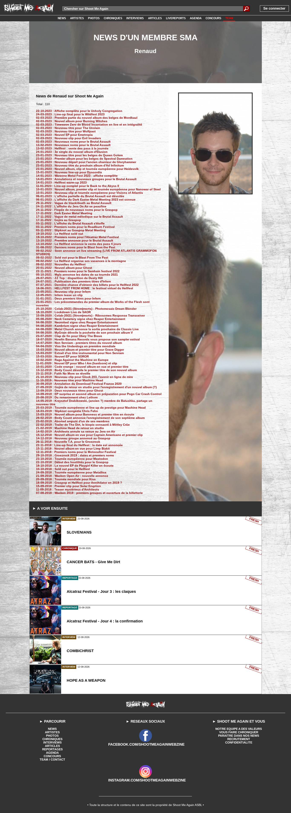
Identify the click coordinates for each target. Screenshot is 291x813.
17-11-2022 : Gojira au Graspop (58, 220)
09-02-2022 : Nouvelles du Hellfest (61, 264)
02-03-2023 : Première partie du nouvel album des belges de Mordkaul (86, 117)
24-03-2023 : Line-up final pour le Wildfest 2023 (70, 114)
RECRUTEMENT (238, 739)
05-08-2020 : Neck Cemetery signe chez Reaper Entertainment (80, 319)
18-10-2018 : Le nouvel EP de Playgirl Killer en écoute (75, 465)
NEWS (52, 729)
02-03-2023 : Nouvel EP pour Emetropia (64, 134)
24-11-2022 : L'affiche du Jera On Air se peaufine (71, 206)
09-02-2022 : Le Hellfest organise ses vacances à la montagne (81, 261)
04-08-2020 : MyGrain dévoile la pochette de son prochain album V (84, 332)
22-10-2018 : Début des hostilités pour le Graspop (72, 462)
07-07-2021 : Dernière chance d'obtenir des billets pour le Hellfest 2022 (87, 284)
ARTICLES (52, 746)
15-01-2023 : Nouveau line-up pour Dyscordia (69, 172)
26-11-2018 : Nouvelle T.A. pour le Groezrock (68, 441)
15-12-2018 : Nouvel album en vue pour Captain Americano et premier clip (89, 435)
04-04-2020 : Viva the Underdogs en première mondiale (75, 346)
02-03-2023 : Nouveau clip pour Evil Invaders (68, 138)
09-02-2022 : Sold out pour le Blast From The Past (72, 257)
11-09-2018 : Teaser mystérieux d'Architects (67, 489)
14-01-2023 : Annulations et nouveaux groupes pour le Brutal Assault (86, 179)
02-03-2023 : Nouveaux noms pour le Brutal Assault (73, 141)
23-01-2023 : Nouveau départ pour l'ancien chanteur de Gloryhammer (86, 162)
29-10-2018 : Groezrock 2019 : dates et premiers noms (75, 455)
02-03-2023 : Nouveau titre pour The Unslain (68, 128)
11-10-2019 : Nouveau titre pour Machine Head (69, 380)
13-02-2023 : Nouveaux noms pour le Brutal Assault (73, 145)
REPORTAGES (52, 749)
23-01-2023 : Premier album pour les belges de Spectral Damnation (84, 158)
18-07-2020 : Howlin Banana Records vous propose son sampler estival (88, 339)
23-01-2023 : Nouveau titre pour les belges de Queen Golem (79, 155)
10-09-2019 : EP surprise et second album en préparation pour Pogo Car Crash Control (98, 394)
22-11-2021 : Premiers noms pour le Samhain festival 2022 (78, 271)
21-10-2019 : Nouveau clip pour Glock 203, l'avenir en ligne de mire (84, 377)
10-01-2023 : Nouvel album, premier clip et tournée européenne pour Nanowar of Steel (98, 189)
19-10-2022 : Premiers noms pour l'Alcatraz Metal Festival (77, 237)
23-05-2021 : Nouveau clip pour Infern (63, 291)
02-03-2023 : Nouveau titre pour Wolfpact (66, 131)
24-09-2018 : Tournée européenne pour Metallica (71, 472)
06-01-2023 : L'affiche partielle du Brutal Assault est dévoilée (80, 196)
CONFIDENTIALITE (238, 742)
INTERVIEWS (52, 742)
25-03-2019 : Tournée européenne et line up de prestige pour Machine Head (91, 407)
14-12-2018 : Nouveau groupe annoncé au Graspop (73, 438)
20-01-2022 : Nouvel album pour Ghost (64, 267)
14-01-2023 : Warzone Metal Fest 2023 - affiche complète (77, 175)
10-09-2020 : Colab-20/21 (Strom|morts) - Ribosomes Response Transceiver (90, 315)
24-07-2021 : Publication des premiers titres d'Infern (73, 281)
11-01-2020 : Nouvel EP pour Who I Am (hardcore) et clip (76, 363)
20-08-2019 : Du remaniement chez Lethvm (67, 397)
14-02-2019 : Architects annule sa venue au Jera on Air (75, 431)
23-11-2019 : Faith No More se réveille (63, 373)
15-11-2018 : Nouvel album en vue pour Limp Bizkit (73, 448)
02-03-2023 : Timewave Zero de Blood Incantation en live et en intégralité (89, 124)
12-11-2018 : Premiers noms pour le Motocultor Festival (76, 452)
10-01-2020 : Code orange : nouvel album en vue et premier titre (82, 366)
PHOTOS (52, 735)
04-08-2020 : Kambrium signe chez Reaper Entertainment (77, 325)
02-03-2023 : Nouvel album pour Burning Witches (71, 121)
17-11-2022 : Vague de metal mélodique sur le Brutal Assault (79, 216)
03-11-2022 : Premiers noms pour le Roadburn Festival (75, 227)
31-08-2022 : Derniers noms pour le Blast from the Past (75, 247)
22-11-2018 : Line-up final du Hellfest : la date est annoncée (79, 445)
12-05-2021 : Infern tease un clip (59, 295)
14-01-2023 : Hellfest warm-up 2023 (61, 182)
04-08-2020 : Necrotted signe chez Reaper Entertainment (77, 322)
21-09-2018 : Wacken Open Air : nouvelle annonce (72, 475)
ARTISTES (52, 732)
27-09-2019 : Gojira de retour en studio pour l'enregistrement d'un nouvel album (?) (96, 387)
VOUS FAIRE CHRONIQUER (238, 732)
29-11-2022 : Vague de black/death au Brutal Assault (73, 203)
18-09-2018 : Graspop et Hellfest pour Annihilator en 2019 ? (79, 482)
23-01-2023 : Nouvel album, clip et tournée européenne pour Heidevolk (87, 169)
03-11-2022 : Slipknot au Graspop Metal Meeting (71, 230)
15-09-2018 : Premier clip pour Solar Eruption (68, 486)
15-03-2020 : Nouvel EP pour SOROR (62, 356)
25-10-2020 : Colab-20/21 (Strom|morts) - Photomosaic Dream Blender (86, 308)
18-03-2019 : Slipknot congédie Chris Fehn (67, 411)
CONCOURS (52, 756)
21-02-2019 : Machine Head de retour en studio (70, 428)
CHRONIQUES (52, 739)
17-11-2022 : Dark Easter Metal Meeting (64, 213)
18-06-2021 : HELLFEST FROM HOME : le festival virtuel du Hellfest (84, 288)
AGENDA (52, 752)
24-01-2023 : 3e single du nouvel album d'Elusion (72, 151)
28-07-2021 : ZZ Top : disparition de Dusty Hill (69, 278)
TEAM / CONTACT (52, 759)
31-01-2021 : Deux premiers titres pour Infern (68, 298)
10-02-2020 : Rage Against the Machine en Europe (72, 360)
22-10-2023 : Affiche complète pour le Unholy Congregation (79, 111)
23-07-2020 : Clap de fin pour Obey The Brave (69, 336)
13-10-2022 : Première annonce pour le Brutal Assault (74, 240)
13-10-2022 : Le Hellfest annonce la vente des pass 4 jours (78, 244)
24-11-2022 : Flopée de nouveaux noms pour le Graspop (77, 209)
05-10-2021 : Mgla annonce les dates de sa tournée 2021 (77, 274)
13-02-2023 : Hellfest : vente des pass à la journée (72, 148)
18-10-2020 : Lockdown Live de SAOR (63, 312)
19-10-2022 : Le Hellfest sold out (59, 233)
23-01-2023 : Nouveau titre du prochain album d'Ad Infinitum (80, 165)
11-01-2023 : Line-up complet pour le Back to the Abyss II (77, 186)
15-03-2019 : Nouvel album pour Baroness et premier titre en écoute (85, 414)
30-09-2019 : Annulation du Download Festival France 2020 (79, 383)
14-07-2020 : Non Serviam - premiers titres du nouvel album (79, 342)
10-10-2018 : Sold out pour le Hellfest (63, 469)
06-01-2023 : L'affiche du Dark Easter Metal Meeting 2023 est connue (85, 199)
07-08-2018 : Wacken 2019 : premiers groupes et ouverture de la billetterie (89, 493)
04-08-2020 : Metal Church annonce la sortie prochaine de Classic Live (87, 329)
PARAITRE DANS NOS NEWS (238, 735)
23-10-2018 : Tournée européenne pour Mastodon (72, 458)
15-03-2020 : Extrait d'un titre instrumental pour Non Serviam (80, 353)
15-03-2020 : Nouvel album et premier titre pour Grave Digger (80, 349)
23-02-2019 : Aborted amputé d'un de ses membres (72, 421)
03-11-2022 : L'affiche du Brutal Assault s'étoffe (70, 223)
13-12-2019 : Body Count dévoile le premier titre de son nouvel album (86, 370)
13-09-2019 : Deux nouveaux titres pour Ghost (69, 390)
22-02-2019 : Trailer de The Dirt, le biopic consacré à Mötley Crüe (83, 424)
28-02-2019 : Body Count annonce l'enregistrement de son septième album (90, 418)
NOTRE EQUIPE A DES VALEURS (238, 729)
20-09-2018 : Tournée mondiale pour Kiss (66, 479)
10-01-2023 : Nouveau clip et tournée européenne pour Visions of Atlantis (89, 192)
